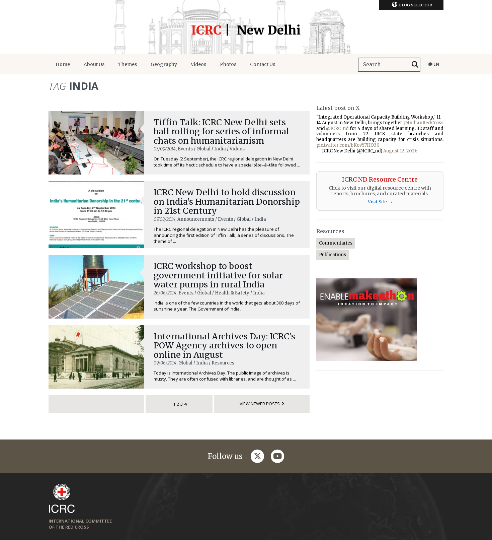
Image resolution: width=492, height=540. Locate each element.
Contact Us (262, 64)
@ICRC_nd (337, 128)
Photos (228, 64)
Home (63, 64)
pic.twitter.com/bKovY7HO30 (348, 145)
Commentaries (335, 243)
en (435, 64)
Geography (164, 64)
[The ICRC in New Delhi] (246, 27)
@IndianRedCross (423, 123)
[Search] (415, 64)
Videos (198, 64)
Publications (332, 255)
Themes (127, 64)
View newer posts (260, 404)
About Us (94, 64)
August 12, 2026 (400, 151)
